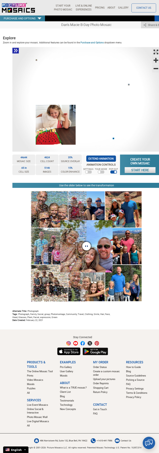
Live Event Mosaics (37, 405)
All (28, 393)
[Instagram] (68, 343)
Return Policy (100, 392)
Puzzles (31, 388)
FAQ (128, 384)
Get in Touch (100, 409)
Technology (66, 405)
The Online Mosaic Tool (40, 371)
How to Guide (133, 367)
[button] (62, 7)
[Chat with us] (149, 443)
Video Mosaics (35, 380)
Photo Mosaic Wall (37, 417)
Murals (31, 384)
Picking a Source (135, 380)
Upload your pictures (104, 379)
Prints (30, 375)
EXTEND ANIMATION (101, 158)
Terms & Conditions (136, 393)
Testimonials (67, 400)
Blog (62, 396)
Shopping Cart (100, 387)
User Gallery (66, 371)
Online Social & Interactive (35, 410)
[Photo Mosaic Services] (18, 8)
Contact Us (143, 7)
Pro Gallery (66, 367)
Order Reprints (101, 383)
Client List (65, 392)
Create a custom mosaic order (106, 373)
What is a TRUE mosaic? (73, 387)
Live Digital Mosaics (38, 421)
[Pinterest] (97, 343)
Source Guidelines (136, 375)
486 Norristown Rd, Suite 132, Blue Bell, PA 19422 (63, 440)
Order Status (100, 367)
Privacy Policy (133, 397)
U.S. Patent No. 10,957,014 (128, 447)
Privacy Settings (135, 388)
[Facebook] (82, 343)
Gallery (123, 7)
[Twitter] (89, 343)
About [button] (111, 7)
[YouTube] (75, 343)
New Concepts (68, 409)
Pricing (100, 7)
